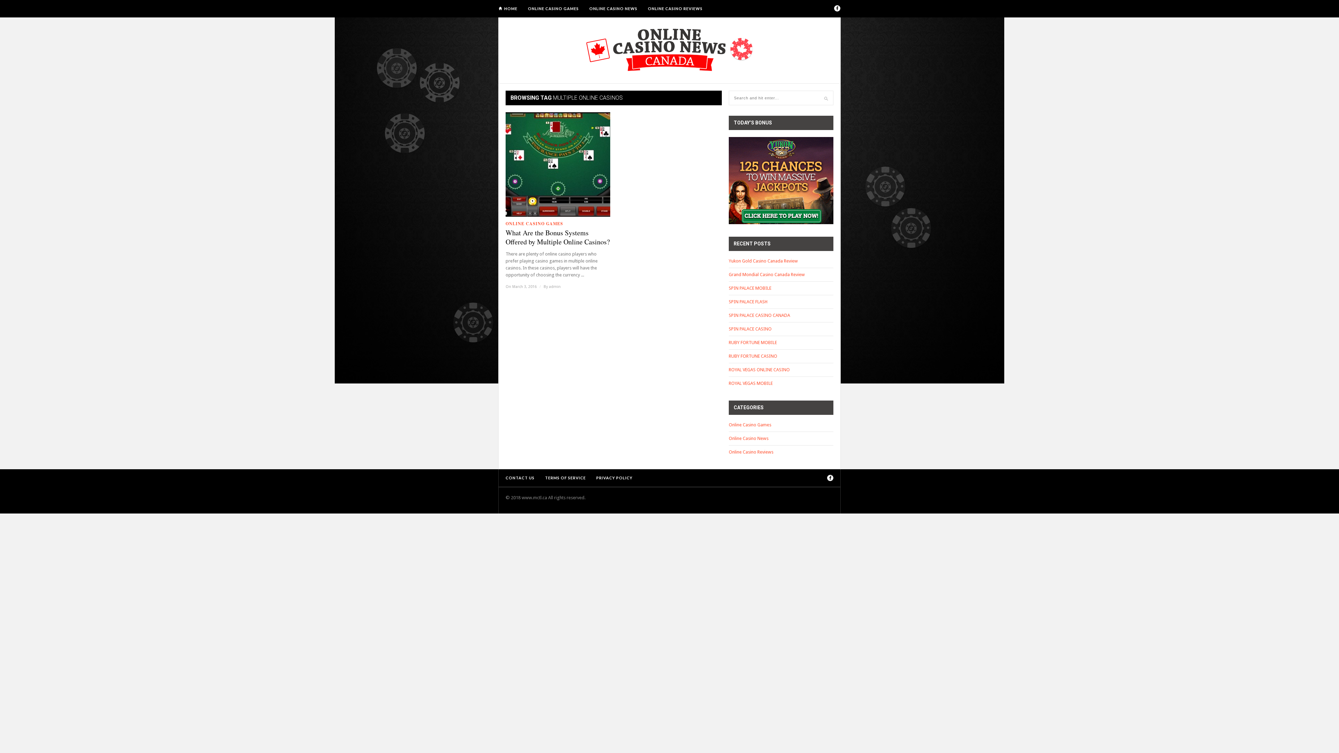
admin (555, 286)
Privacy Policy (614, 478)
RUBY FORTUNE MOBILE (753, 342)
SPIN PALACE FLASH (748, 301)
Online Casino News (613, 8)
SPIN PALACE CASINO (750, 329)
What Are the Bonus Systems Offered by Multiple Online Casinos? (558, 237)
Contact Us (520, 478)
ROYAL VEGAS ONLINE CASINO (759, 369)
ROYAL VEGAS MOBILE (751, 383)
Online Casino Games (553, 8)
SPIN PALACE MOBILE (750, 288)
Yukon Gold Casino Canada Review (763, 261)
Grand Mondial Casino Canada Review (767, 274)
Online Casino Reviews (675, 8)
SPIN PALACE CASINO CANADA (759, 315)
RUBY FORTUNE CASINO (753, 356)
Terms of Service (565, 478)
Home (510, 8)
